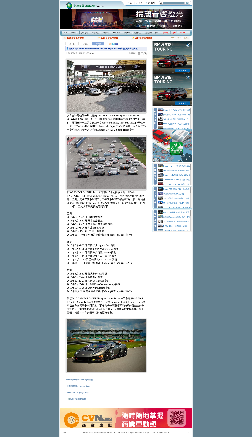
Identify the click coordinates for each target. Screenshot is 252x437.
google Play (83, 393)
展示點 (72, 44)
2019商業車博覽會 (75, 38)
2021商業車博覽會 (109, 38)
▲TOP (63, 433)
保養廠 (85, 44)
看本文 (98, 44)
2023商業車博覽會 (143, 38)
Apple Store (85, 386)
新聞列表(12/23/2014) (78, 399)
